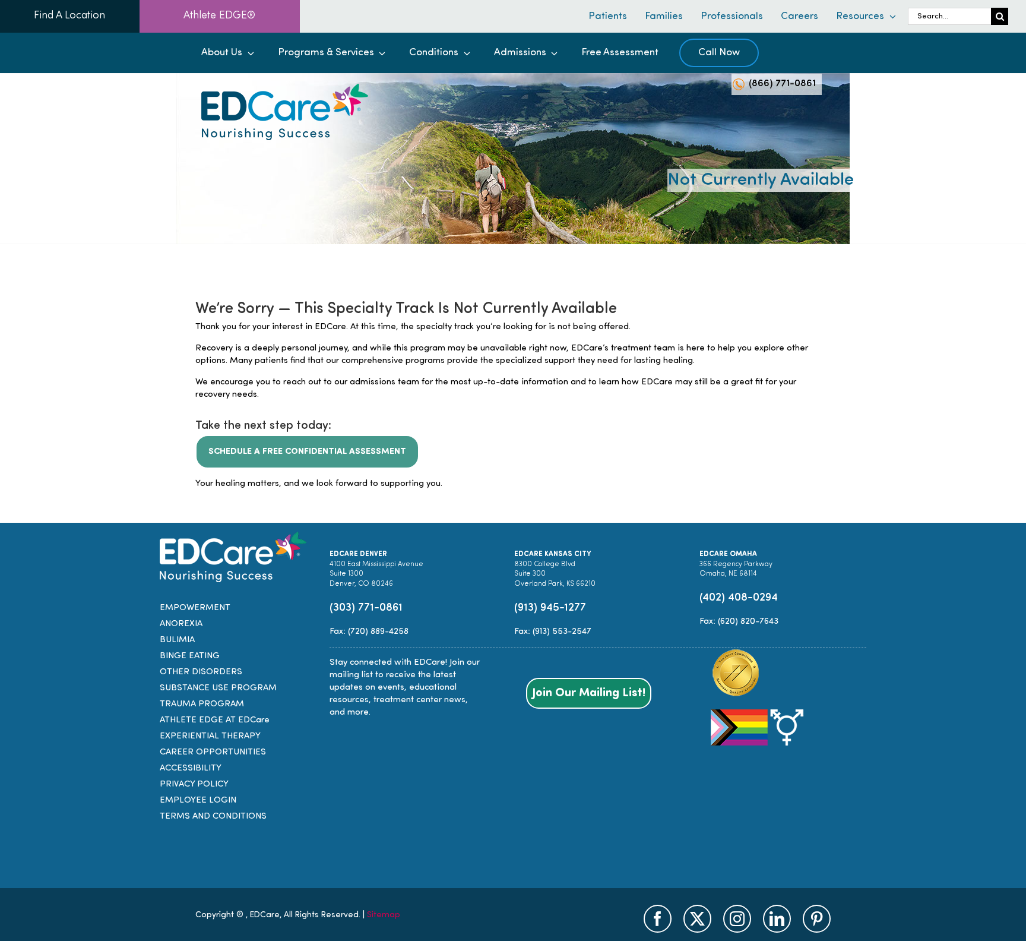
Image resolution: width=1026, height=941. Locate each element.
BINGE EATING (190, 656)
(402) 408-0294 (738, 598)
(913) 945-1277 (550, 608)
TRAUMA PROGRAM (202, 704)
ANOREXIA (181, 624)
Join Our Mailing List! (588, 693)
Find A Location (69, 16)
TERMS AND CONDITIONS (213, 816)
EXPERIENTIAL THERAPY (210, 736)
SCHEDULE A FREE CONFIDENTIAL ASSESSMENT (307, 451)
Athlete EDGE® (219, 16)
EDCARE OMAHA (728, 554)
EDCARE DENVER (358, 554)
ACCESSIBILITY (190, 768)
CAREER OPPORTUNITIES (213, 752)
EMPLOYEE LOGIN (198, 800)
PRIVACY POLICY (194, 784)
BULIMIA (177, 640)
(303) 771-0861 (366, 608)
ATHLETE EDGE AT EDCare (215, 720)
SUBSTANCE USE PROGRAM (218, 688)
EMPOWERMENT (195, 608)
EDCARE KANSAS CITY (552, 554)
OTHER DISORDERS (201, 672)
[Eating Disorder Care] (284, 88)
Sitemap (383, 915)
